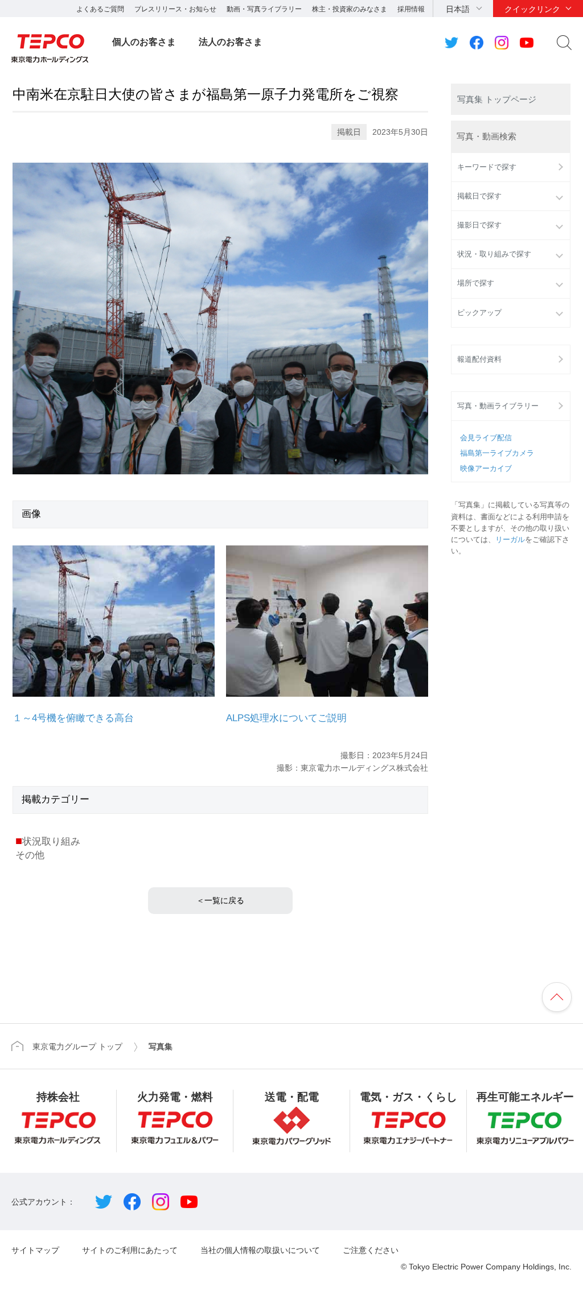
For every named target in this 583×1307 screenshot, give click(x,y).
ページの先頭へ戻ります (557, 997)
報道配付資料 (479, 359)
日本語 (458, 9)
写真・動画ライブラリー (498, 406)
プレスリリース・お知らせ (175, 9)
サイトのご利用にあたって (130, 1250)
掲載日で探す (479, 196)
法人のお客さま (230, 42)
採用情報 (411, 9)
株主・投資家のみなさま (349, 9)
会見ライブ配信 (486, 438)
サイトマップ (35, 1250)
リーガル (510, 540)
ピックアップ (479, 313)
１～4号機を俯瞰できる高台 (73, 718)
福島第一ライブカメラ (497, 453)
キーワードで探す (486, 167)
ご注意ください (371, 1250)
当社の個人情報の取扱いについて (260, 1250)
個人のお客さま (144, 42)
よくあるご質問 (100, 9)
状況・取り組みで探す (494, 254)
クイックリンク (532, 9)
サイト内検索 (564, 42)
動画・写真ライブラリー (264, 9)
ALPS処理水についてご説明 (286, 718)
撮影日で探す (479, 225)
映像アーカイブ (486, 469)
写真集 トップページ (496, 99)
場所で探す (475, 283)
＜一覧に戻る (220, 900)
